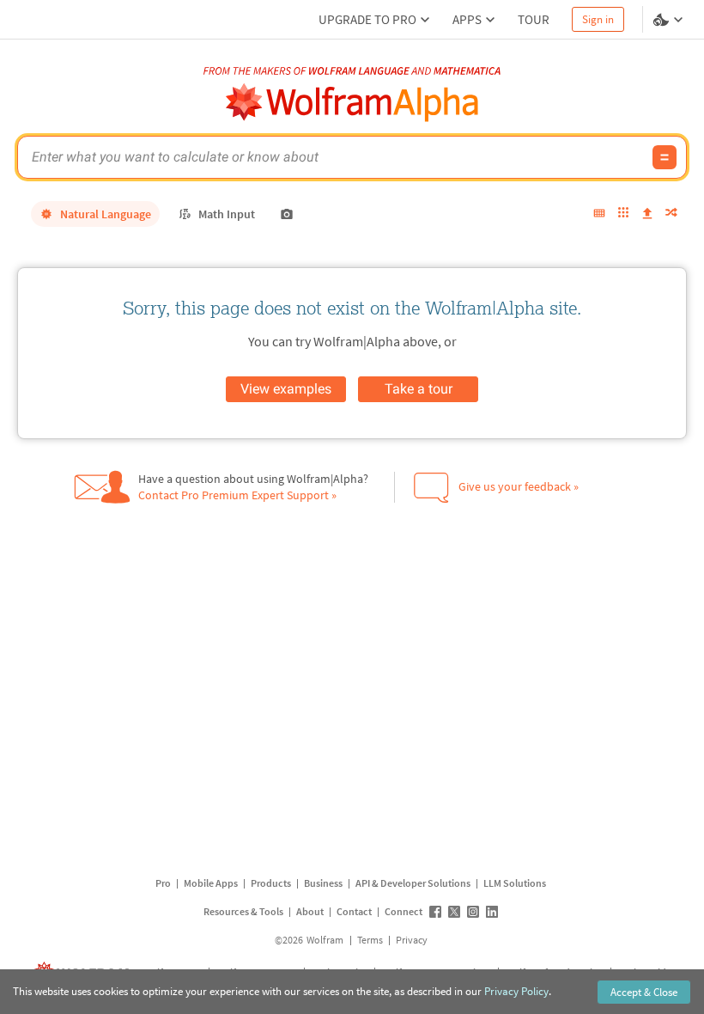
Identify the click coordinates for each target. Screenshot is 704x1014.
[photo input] (286, 214)
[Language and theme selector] (669, 20)
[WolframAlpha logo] (352, 102)
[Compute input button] (664, 157)
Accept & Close (643, 992)
